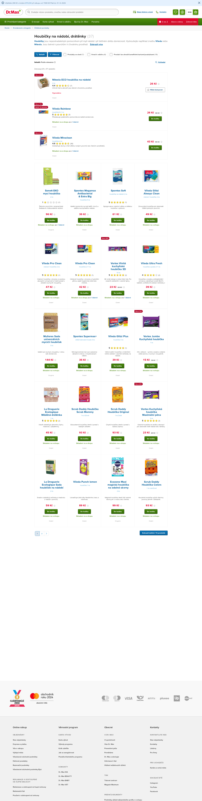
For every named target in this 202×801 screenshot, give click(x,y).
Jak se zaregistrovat (66, 753)
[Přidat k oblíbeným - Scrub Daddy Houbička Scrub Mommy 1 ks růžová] (98, 384)
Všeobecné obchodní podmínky (25, 757)
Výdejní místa (18, 753)
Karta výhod (48, 21)
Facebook (154, 791)
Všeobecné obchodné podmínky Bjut (27, 769)
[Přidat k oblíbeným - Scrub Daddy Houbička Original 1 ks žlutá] (132, 384)
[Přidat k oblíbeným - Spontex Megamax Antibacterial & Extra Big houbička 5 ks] (98, 166)
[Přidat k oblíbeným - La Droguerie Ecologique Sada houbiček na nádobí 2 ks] (65, 457)
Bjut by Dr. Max (81, 21)
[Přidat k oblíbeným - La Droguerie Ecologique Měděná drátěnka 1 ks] (65, 384)
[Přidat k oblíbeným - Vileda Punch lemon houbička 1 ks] (98, 457)
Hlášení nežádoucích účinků (115, 765)
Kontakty (153, 744)
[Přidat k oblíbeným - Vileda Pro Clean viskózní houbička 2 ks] (65, 238)
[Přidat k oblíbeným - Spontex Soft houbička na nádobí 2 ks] (132, 166)
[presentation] (43, 83)
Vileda (158, 41)
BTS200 (28, 3)
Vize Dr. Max (109, 744)
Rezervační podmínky (21, 765)
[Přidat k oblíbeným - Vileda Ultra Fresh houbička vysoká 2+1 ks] (165, 238)
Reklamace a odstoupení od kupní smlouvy (29, 787)
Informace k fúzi (110, 761)
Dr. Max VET (63, 785)
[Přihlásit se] (182, 12)
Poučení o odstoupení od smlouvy (26, 795)
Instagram (154, 783)
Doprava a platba (19, 744)
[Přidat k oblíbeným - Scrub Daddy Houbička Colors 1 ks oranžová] (165, 457)
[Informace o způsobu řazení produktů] (55, 62)
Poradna (95, 21)
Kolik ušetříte (64, 748)
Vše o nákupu (18, 748)
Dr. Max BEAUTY (65, 776)
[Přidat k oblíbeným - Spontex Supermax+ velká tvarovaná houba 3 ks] (98, 311)
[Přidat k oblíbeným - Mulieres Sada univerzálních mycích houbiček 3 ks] (65, 311)
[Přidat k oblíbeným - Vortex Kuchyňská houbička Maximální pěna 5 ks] (165, 384)
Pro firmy (153, 753)
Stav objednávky (19, 740)
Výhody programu (65, 744)
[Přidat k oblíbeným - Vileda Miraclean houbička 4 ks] (165, 133)
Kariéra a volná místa (158, 768)
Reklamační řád (19, 791)
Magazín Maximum (111, 785)
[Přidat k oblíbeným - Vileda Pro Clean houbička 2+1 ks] (98, 238)
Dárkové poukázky (20, 761)
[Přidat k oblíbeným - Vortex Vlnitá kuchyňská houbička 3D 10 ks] (132, 238)
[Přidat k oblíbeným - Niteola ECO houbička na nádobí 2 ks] (165, 75)
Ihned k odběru (64, 21)
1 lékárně (75, 122)
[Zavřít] (199, 3)
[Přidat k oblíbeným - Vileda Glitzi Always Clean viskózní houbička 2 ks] (165, 166)
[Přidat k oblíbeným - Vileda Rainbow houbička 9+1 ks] (165, 104)
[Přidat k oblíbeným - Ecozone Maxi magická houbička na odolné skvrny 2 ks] (132, 457)
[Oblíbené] (175, 12)
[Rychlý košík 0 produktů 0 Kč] (195, 12)
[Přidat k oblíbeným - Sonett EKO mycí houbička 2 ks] (65, 166)
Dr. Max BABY (64, 780)
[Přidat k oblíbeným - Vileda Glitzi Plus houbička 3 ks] (132, 311)
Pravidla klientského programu (70, 757)
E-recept (35, 21)
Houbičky (39, 41)
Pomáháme (108, 753)
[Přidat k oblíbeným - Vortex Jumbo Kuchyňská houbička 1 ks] (165, 311)
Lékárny (153, 748)
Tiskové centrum (110, 780)
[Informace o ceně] (159, 84)
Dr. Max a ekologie (111, 757)
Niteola (38, 44)
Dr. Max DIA (63, 772)
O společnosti (109, 740)
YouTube (153, 787)
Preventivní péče (110, 748)
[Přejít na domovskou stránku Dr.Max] (13, 12)
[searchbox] (72, 12)
